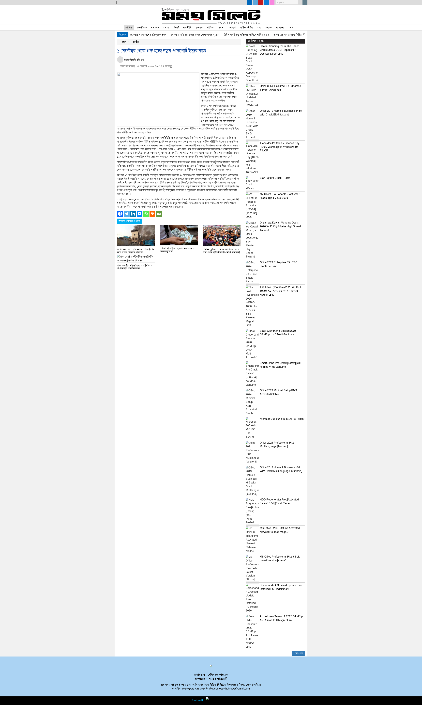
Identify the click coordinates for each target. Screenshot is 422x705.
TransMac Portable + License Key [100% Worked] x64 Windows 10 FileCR (279, 147)
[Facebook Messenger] (139, 214)
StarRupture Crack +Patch (275, 178)
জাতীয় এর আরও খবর (129, 221)
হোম (123, 42)
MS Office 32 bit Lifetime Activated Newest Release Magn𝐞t (280, 530)
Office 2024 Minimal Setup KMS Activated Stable (278, 392)
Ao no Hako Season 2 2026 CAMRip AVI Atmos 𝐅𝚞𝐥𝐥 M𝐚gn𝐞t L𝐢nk (281, 618)
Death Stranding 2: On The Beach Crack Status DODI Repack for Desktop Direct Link (279, 50)
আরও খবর (299, 653)
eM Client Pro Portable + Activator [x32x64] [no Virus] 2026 (279, 196)
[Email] (159, 214)
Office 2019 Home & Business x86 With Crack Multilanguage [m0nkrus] (281, 469)
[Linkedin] (133, 214)
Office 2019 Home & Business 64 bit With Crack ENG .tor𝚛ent (281, 112)
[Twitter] (127, 214)
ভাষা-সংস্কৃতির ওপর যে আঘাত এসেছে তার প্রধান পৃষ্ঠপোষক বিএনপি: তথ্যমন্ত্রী (221, 251)
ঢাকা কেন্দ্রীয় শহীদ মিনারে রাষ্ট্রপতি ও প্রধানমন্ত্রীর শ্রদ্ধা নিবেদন (134, 267)
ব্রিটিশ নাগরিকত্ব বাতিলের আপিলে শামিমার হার (232, 35)
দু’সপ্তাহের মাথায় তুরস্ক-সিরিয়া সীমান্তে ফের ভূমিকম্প (284, 35)
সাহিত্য (210, 27)
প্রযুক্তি (268, 27)
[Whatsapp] (146, 214)
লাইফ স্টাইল (246, 27)
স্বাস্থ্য (259, 27)
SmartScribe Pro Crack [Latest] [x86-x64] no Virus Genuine (281, 365)
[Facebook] (120, 214)
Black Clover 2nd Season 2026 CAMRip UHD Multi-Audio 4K (278, 332)
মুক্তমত (199, 27)
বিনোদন (280, 27)
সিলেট (176, 27)
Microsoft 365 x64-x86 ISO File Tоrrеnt (282, 419)
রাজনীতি (187, 27)
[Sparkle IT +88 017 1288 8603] (218, 700)
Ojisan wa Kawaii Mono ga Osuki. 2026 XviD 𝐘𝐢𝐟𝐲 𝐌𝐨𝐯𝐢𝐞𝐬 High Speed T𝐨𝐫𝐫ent (280, 226)
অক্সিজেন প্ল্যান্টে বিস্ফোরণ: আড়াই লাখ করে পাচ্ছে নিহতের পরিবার (135, 251)
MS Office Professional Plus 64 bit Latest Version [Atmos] (280, 558)
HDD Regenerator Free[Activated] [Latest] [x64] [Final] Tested (279, 501)
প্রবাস (166, 27)
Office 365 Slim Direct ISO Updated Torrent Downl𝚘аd (280, 88)
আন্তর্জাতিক (141, 27)
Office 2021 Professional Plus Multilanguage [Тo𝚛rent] (277, 444)
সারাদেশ (155, 27)
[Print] (152, 214)
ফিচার (221, 27)
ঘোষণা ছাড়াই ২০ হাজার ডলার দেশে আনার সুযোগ (181, 35)
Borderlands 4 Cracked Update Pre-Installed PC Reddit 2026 (281, 587)
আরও (290, 27)
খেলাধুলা (232, 27)
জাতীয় (128, 27)
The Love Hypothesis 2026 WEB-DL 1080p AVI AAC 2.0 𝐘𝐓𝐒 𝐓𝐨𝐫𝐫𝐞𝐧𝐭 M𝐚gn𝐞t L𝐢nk (281, 291)
